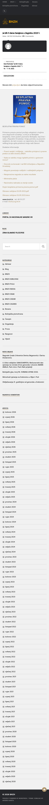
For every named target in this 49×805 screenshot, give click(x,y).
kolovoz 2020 (10, 746)
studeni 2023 (10, 562)
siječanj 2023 (10, 612)
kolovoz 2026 (10, 412)
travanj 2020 (10, 766)
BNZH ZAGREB (10, 304)
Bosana (34, 2)
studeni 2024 (10, 507)
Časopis (8, 319)
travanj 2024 (10, 537)
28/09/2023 (11, 36)
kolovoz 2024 (10, 522)
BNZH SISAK (9, 294)
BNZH (12, 2)
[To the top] (44, 789)
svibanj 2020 (10, 761)
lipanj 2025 (9, 477)
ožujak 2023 (10, 602)
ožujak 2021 (10, 716)
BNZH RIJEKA (10, 289)
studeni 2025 (10, 457)
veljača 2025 (10, 497)
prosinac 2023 (10, 557)
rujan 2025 (9, 467)
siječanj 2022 (10, 671)
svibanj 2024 (10, 532)
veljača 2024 (10, 547)
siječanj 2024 (10, 552)
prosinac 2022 (10, 617)
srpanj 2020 (10, 751)
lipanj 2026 (9, 422)
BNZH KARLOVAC (11, 279)
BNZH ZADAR (10, 299)
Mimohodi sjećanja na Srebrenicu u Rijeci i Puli (21, 377)
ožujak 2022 (10, 662)
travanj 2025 (10, 487)
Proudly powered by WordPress (15, 798)
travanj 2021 (10, 711)
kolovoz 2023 (10, 577)
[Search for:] (25, 246)
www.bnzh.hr (8, 199)
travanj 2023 (10, 597)
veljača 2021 (10, 721)
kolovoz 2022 (10, 637)
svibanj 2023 (10, 592)
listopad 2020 (10, 741)
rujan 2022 (9, 632)
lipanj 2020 (9, 756)
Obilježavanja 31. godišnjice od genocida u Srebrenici (23, 382)
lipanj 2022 (9, 647)
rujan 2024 (9, 517)
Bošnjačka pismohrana (10, 6)
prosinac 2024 (10, 502)
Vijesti (7, 339)
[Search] (5, 11)
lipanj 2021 (9, 701)
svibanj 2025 (10, 482)
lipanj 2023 (9, 587)
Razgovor (9, 334)
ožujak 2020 (10, 771)
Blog (7, 269)
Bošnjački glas (24, 2)
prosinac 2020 (11, 731)
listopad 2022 (10, 627)
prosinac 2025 (10, 452)
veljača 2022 (10, 667)
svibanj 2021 (10, 707)
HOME (5, 2)
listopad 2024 (10, 512)
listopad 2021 (10, 687)
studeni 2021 (10, 682)
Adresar (34, 6)
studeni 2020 (10, 736)
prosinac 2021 (10, 676)
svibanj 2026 (10, 427)
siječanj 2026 (10, 447)
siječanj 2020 (10, 781)
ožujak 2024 (10, 542)
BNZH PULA (9, 284)
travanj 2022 (10, 657)
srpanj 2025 (9, 472)
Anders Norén (8, 800)
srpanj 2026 (10, 417)
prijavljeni (16, 85)
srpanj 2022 (9, 642)
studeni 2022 (10, 622)
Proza (7, 329)
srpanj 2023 (9, 582)
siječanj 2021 (10, 726)
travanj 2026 (10, 432)
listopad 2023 (10, 567)
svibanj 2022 (10, 652)
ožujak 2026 (10, 437)
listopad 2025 (10, 462)
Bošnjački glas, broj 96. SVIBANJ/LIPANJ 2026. (20, 372)
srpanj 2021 (9, 696)
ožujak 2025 (10, 492)
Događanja (25, 6)
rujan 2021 (9, 691)
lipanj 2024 (9, 527)
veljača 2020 (10, 776)
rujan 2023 (9, 572)
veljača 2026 (10, 442)
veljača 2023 (10, 607)
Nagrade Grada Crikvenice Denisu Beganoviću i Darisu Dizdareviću (24, 356)
